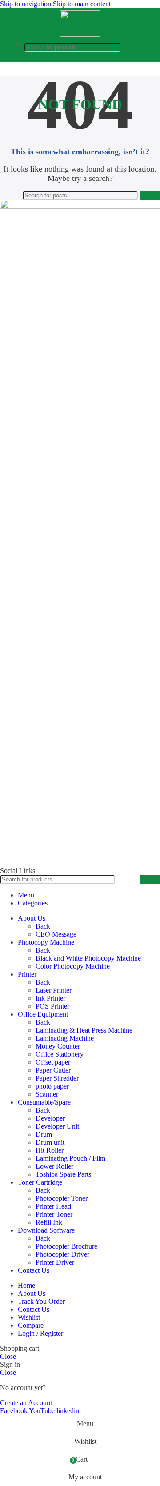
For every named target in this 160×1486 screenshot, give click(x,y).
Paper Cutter (53, 1070)
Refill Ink (49, 1222)
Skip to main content (82, 4)
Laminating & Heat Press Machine (84, 1030)
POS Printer (52, 1006)
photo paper (52, 1086)
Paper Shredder (57, 1078)
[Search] (127, 47)
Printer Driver (55, 1262)
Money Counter (58, 1046)
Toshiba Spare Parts (63, 1174)
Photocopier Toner (62, 1198)
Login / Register (40, 1333)
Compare (31, 1325)
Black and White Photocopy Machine (88, 958)
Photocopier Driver (62, 1254)
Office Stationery (60, 1054)
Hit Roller (50, 1150)
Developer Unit (57, 1126)
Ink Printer (50, 998)
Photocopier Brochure (66, 1246)
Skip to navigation (26, 4)
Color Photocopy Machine (73, 966)
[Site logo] (80, 34)
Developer (50, 1118)
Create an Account (26, 1402)
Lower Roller (54, 1166)
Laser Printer (54, 990)
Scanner (47, 1094)
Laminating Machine (65, 1038)
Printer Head (53, 1206)
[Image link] (80, 206)
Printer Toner (54, 1214)
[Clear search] (112, 47)
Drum (44, 1134)
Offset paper (53, 1062)
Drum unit (50, 1142)
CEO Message (56, 934)
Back (43, 926)
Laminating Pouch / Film (70, 1158)
